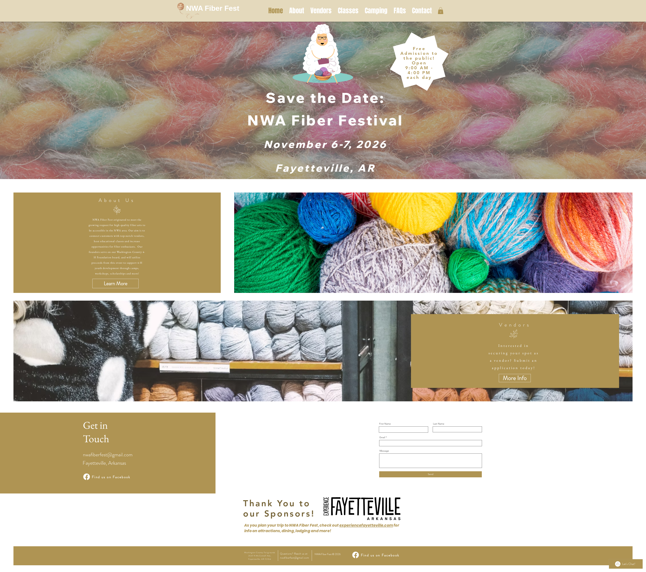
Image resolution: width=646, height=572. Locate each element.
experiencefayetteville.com (366, 525)
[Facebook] (86, 476)
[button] (440, 10)
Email (382, 437)
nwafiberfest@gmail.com (108, 454)
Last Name (438, 424)
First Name (385, 424)
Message (384, 451)
